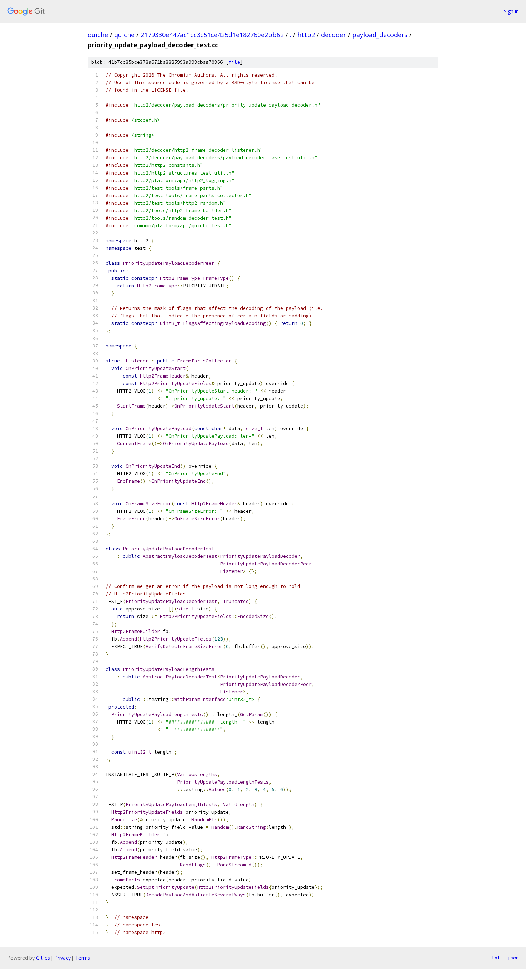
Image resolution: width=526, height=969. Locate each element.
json (513, 957)
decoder (333, 34)
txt (496, 957)
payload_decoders (380, 34)
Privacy (62, 957)
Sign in (511, 11)
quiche (98, 34)
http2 (306, 34)
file (234, 62)
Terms (82, 957)
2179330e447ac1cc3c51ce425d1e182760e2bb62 (212, 34)
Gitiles (43, 957)
